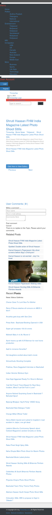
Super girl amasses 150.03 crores (19, 328)
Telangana (14, 16)
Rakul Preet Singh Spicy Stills (17, 445)
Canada (13, 50)
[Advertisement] (26, 111)
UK (11, 47)
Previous (12, 169)
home (8, 513)
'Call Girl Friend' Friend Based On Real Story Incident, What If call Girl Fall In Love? (23, 386)
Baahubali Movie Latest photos (18, 457)
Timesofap (13, 93)
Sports (12, 67)
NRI (6, 40)
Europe (12, 57)
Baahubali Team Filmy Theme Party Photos (22, 486)
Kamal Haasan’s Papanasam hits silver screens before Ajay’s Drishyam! (24, 251)
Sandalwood (14, 33)
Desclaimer (28, 513)
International (14, 21)
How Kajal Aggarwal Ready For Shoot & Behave (24, 379)
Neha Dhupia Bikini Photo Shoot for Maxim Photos (25, 451)
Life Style (13, 69)
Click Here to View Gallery (17, 166)
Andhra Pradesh (16, 14)
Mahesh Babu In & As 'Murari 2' (18, 334)
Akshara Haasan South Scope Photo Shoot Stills (24, 492)
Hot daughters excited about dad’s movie (21, 355)
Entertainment (10, 23)
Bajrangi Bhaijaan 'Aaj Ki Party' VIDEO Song (23, 402)
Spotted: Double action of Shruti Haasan (24, 246)
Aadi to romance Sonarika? (16, 349)
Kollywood (13, 31)
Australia (13, 52)
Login (5, 84)
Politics (7, 11)
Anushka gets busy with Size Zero (19, 316)
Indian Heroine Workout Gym (17, 373)
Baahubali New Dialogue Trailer (18, 408)
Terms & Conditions (17, 513)
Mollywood (14, 35)
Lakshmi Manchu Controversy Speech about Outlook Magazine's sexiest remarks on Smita (23, 429)
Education (13, 74)
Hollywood (14, 38)
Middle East (14, 59)
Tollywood (13, 26)
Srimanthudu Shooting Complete (18, 361)
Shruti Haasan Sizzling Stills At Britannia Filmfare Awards (24, 288)
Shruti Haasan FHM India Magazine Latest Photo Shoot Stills (23, 124)
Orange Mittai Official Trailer (16, 414)
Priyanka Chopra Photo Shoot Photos (20, 480)
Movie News (20, 132)
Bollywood (13, 28)
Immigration (9, 43)
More (7, 62)
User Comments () (17, 203)
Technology (14, 71)
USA (11, 45)
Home (7, 9)
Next (30, 169)
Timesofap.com (25, 510)
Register (6, 89)
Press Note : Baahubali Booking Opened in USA (24, 322)
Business (13, 64)
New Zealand (15, 55)
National (13, 19)
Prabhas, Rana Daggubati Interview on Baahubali (25, 367)
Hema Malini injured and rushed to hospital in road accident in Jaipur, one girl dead (25, 421)
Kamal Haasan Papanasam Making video (24, 283)
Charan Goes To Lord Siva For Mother (21, 302)
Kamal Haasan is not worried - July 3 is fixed (23, 257)
